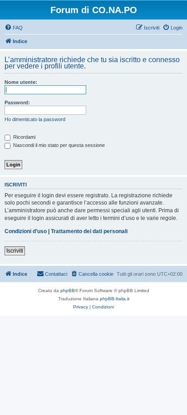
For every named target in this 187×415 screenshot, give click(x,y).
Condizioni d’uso (26, 231)
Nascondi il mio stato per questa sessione (58, 145)
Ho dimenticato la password (35, 119)
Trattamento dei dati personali (89, 231)
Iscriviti (14, 251)
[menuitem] (14, 27)
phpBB (67, 290)
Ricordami (23, 137)
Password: (17, 102)
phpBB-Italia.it (114, 298)
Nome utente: (21, 82)
